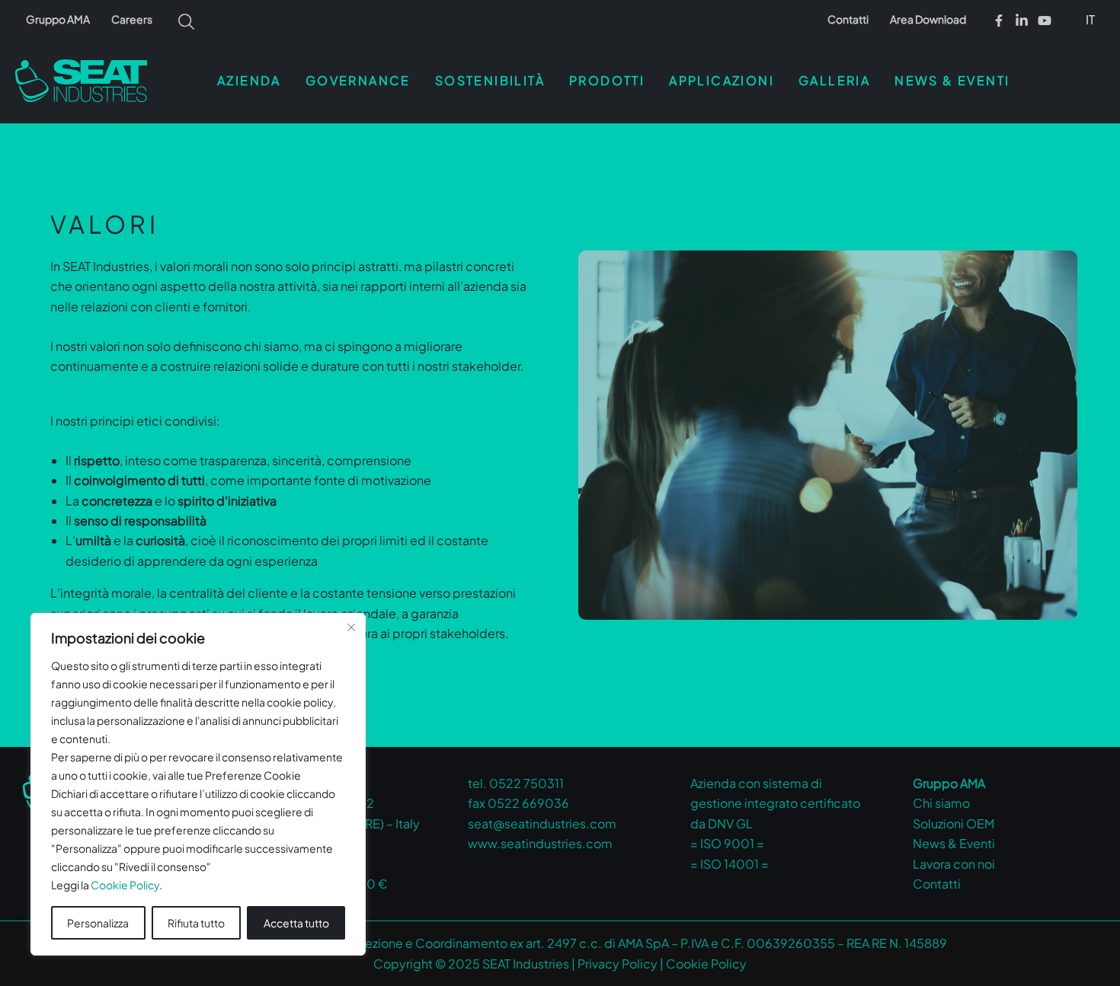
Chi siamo (941, 803)
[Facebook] (999, 20)
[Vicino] (351, 627)
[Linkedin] (1022, 20)
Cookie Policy (125, 885)
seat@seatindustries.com (542, 823)
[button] (1091, 19)
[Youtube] (1044, 20)
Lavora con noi (954, 864)
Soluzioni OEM (953, 823)
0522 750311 (526, 783)
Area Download (928, 19)
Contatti (848, 19)
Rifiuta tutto (196, 923)
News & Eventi (954, 843)
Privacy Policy (618, 964)
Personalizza (98, 923)
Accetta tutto (296, 923)
